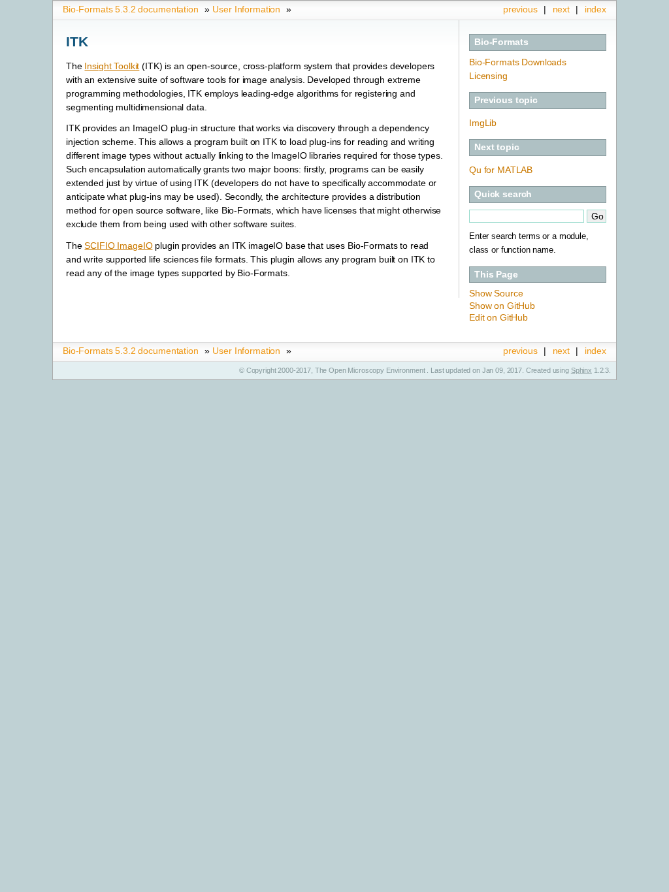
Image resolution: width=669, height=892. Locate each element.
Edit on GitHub (498, 317)
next (561, 9)
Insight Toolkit (111, 66)
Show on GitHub (502, 305)
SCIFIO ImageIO (118, 245)
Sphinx (581, 370)
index (595, 9)
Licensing (488, 76)
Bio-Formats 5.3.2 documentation (131, 9)
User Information (246, 9)
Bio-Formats (501, 42)
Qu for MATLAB (500, 170)
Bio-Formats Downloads (517, 62)
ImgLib (483, 123)
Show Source (496, 293)
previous (520, 9)
